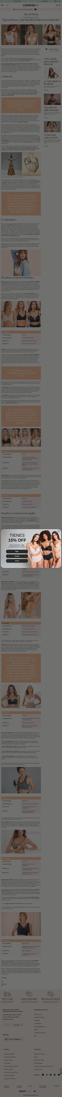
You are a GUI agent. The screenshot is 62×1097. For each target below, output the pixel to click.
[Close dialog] (58, 531)
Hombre (17, 556)
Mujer (17, 551)
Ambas (17, 560)
